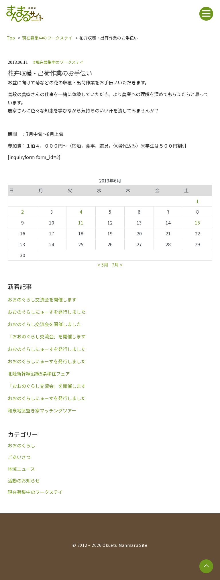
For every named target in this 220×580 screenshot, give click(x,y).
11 (80, 222)
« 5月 (103, 264)
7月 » (117, 264)
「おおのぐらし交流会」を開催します (47, 336)
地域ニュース (21, 468)
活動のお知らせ (24, 480)
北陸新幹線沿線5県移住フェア (39, 373)
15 (197, 222)
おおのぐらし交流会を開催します (42, 299)
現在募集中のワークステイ (47, 38)
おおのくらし (21, 445)
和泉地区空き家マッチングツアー (42, 410)
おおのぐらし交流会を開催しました (44, 324)
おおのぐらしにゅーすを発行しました (47, 312)
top (11, 38)
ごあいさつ (19, 457)
